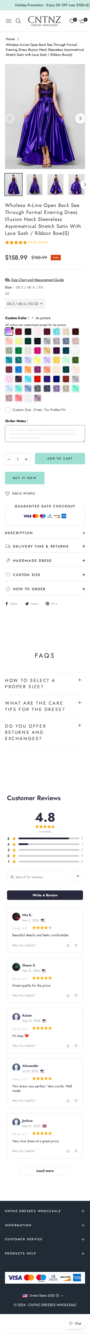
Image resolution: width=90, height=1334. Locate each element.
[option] (45, 116)
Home (10, 38)
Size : (24, 290)
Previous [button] (9, 118)
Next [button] (80, 118)
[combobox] (78, 876)
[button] (26, 243)
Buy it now (24, 478)
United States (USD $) (44, 1295)
